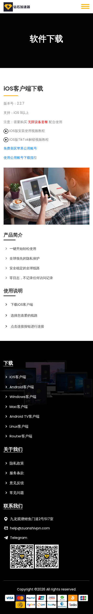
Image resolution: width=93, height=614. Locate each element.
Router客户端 (20, 436)
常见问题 (16, 492)
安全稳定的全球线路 (25, 268)
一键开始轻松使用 (23, 248)
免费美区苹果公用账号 (20, 148)
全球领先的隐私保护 (25, 258)
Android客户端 (21, 386)
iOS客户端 (17, 376)
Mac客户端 (18, 406)
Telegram (18, 537)
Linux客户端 (18, 426)
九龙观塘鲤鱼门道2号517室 (31, 518)
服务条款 (16, 472)
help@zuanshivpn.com (30, 528)
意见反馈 (16, 482)
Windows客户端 (22, 396)
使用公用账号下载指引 (20, 157)
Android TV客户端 (24, 416)
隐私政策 (16, 463)
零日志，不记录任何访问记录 (31, 278)
